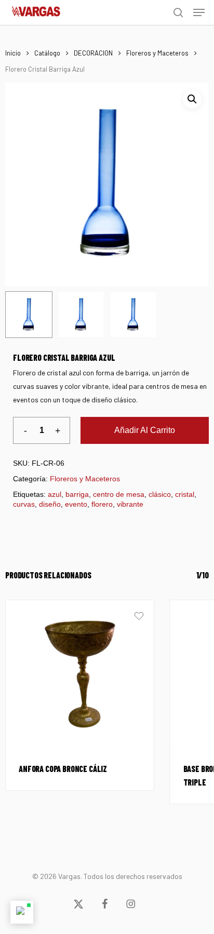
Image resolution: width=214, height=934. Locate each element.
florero (102, 504)
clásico (160, 494)
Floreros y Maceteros (157, 53)
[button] (199, 12)
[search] (178, 12)
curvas (24, 504)
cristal (184, 494)
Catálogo (47, 53)
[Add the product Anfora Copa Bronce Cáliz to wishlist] (139, 617)
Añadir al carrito (144, 430)
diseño (50, 504)
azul (54, 494)
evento (76, 504)
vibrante (130, 504)
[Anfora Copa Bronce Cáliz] (80, 674)
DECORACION (93, 53)
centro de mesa (118, 494)
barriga (77, 494)
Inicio (13, 53)
